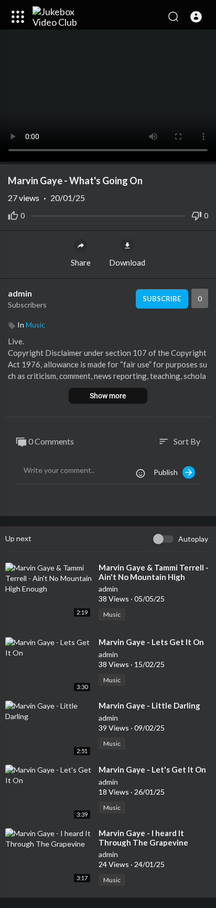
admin (21, 293)
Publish (168, 472)
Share (81, 262)
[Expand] (17, 16)
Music (35, 324)
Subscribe (162, 298)
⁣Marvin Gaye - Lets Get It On (151, 642)
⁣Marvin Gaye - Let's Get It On (152, 769)
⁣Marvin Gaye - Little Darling (149, 705)
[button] (196, 16)
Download (127, 262)
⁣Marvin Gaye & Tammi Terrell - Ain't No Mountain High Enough (154, 577)
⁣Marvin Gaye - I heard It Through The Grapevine (143, 837)
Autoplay (193, 538)
